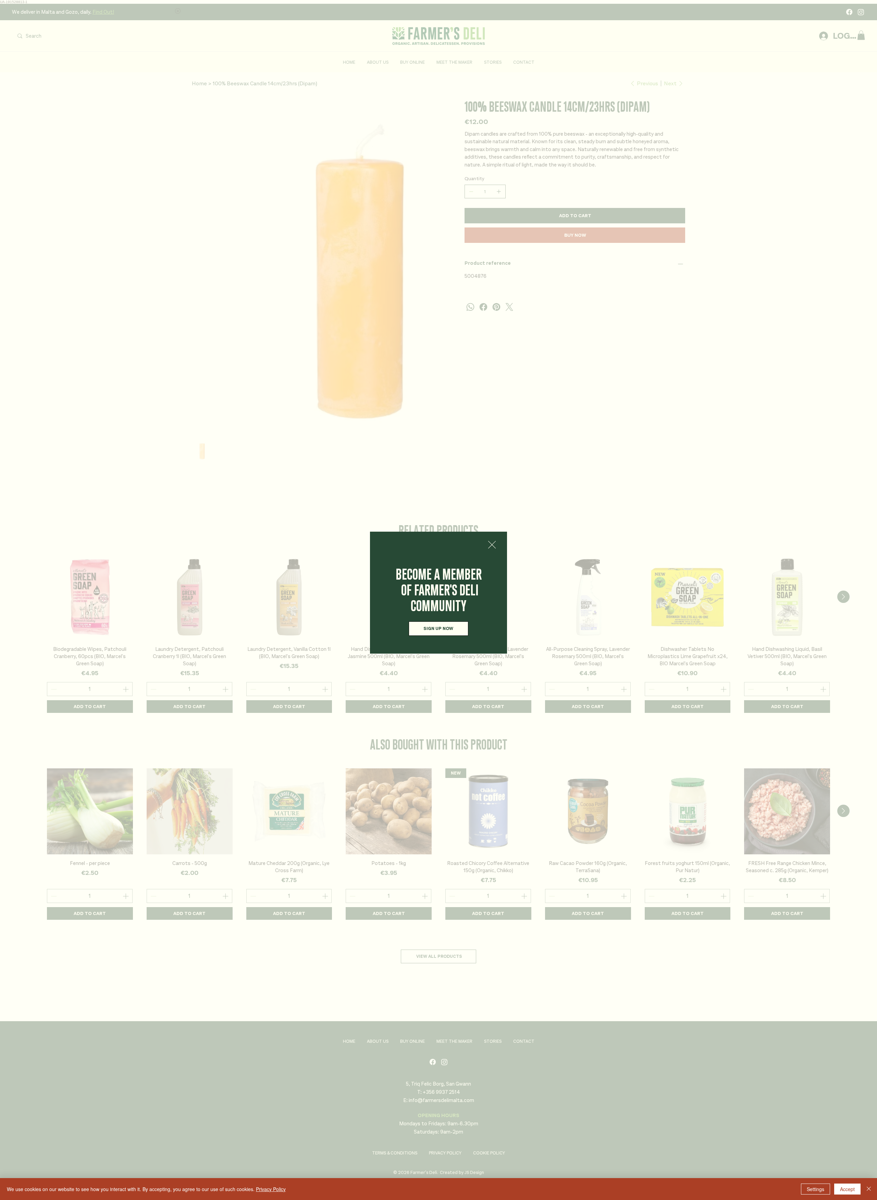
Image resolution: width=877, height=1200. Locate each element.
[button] (492, 545)
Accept (847, 1189)
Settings (815, 1189)
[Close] (869, 1189)
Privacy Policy (271, 1189)
